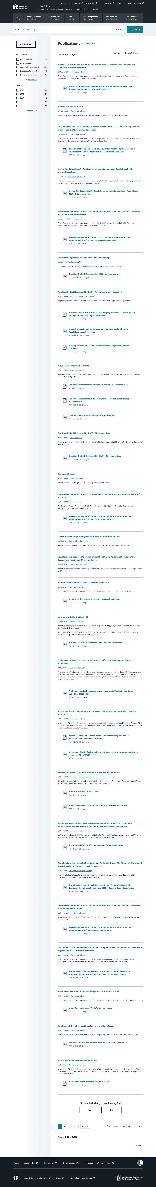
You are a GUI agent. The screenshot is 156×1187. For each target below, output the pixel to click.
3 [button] (69, 1126)
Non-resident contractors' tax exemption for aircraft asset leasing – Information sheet (99, 400)
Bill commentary (76, 437)
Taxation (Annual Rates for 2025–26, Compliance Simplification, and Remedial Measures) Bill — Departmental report (100, 929)
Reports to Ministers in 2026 (70, 106)
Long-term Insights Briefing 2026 (73, 617)
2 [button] (64, 1126)
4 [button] (73, 1126)
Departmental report (77, 913)
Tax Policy (44, 6)
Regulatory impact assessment (82, 296)
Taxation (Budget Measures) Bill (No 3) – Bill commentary (84, 433)
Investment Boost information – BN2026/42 (78, 1060)
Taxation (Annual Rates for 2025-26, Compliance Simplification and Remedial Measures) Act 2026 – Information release (100, 239)
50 (134, 1126)
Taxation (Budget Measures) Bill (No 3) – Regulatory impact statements (90, 292)
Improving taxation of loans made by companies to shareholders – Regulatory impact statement (99, 330)
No (111, 1110)
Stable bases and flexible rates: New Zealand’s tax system (95, 642)
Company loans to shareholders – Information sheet (92, 415)
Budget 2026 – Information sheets (73, 365)
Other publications (77, 370)
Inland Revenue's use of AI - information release (90, 1008)
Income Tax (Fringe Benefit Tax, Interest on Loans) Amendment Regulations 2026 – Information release (103, 193)
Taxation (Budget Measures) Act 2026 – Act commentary (83, 257)
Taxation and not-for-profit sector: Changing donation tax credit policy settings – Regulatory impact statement (102, 314)
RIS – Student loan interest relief (84, 791)
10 (124, 1126)
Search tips (120, 29)
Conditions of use (42, 1178)
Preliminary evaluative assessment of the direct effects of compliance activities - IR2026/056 (101, 692)
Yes (89, 1110)
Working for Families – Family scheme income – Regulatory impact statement (99, 347)
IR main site (90, 3)
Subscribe (90, 43)
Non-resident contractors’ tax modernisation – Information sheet (98, 384)
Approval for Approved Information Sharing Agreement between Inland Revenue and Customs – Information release (101, 88)
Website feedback (134, 3)
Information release (77, 72)
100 (140, 1126)
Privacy (58, 1178)
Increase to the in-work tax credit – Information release (83, 582)
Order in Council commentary (80, 871)
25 (129, 1126)
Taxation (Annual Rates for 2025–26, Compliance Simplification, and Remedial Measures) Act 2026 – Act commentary (100, 518)
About (63, 3)
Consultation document (79, 478)
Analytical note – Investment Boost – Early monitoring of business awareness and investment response (99, 737)
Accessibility (28, 1178)
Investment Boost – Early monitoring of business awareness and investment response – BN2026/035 (104, 754)
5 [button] (78, 1126)
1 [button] (59, 1126)
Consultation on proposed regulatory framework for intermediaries (89, 536)
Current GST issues (66, 474)
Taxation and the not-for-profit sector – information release (85, 1026)
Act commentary (75, 262)
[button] (85, 1126)
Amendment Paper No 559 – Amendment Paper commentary (96, 845)
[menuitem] (16, 1163)
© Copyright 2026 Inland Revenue (80, 1178)
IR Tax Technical (105, 3)
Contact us (120, 3)
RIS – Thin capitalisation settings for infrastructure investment (98, 805)
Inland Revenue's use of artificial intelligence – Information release (88, 991)
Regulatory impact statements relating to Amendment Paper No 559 (89, 772)
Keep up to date (74, 3)
